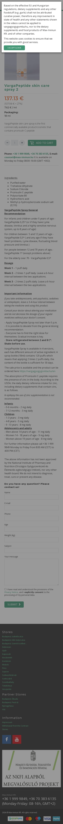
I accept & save (14, 48)
